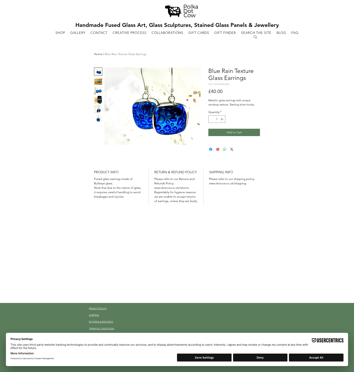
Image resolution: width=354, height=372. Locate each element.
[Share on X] (232, 149)
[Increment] (222, 119)
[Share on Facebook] (211, 149)
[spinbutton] (217, 119)
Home (98, 54)
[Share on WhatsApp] (225, 149)
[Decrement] (211, 119)
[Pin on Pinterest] (218, 149)
